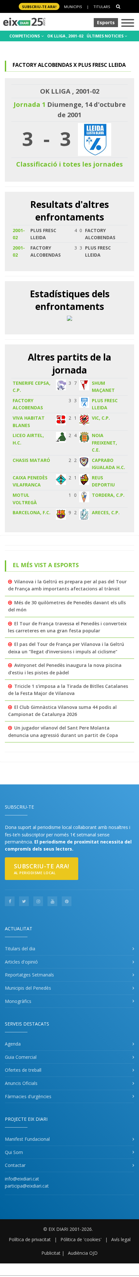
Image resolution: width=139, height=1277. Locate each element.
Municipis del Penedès (28, 988)
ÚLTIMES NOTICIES (105, 36)
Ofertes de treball (23, 1070)
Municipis (73, 6)
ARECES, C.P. (106, 512)
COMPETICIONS (25, 36)
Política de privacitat (30, 1239)
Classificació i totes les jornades (69, 164)
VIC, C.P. (101, 418)
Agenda (13, 1044)
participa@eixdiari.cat (27, 1186)
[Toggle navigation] (127, 23)
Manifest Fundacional (27, 1139)
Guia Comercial (21, 1057)
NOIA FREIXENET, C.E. (104, 442)
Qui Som (14, 1152)
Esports (106, 22)
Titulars (101, 6)
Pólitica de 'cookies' (81, 1239)
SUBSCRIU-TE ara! (39, 6)
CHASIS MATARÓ (31, 460)
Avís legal (121, 1239)
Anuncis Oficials (21, 1083)
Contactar (15, 1165)
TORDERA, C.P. (108, 495)
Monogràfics (18, 1001)
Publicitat (50, 1253)
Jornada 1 (30, 104)
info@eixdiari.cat (22, 1179)
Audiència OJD (83, 1253)
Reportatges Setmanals (29, 975)
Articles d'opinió (21, 962)
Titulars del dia (20, 948)
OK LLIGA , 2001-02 (65, 36)
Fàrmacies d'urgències (28, 1096)
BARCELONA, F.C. (31, 512)
